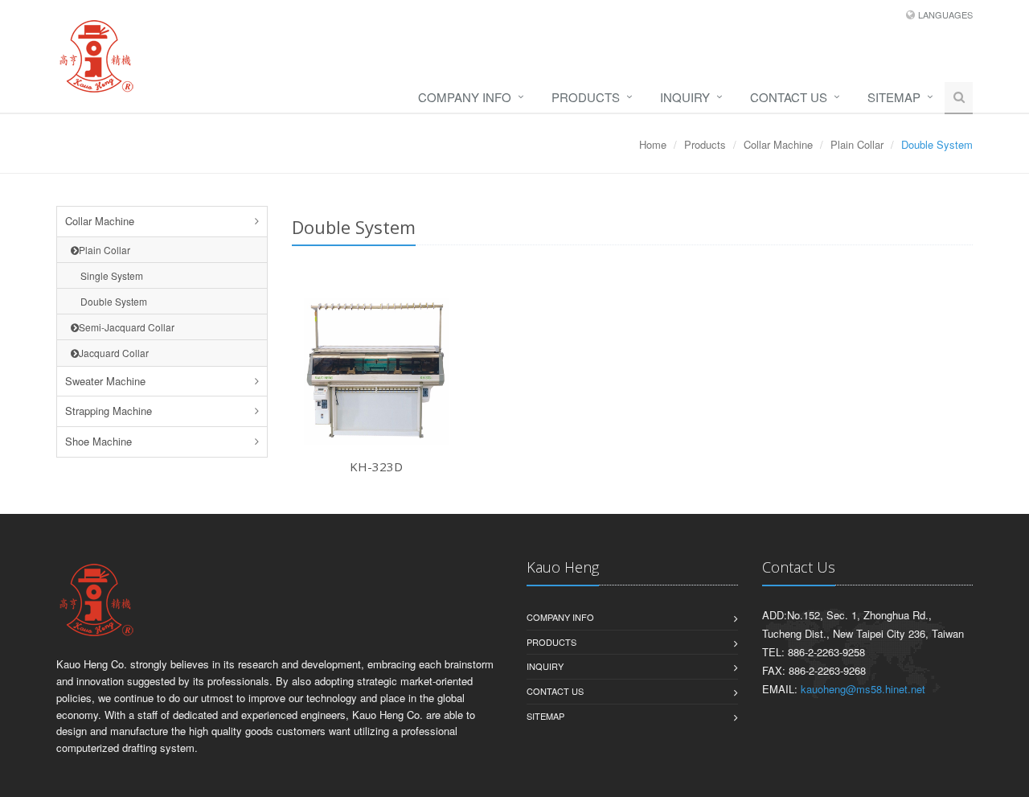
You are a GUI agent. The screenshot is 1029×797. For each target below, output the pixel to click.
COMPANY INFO (464, 96)
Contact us (555, 690)
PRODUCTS (585, 96)
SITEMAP (893, 96)
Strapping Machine (108, 410)
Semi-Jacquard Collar (126, 327)
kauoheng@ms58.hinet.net (863, 688)
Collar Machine (778, 144)
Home (652, 144)
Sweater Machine (105, 380)
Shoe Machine (98, 441)
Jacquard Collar (114, 352)
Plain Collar (856, 144)
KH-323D (376, 466)
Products (705, 144)
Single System (107, 275)
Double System (109, 301)
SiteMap (545, 715)
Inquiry (685, 96)
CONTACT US (788, 96)
